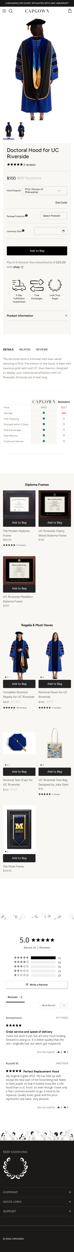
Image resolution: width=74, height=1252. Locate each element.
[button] (59, 1052)
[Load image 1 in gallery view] (37, 64)
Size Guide (61, 202)
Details (8, 349)
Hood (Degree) (14, 190)
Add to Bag (37, 250)
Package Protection (16, 216)
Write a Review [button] (39, 984)
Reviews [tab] (13, 997)
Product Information (20, 315)
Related (25, 349)
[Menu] (4, 11)
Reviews (42, 349)
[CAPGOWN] (37, 11)
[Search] (12, 11)
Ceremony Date (14, 231)
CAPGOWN (18, 1238)
